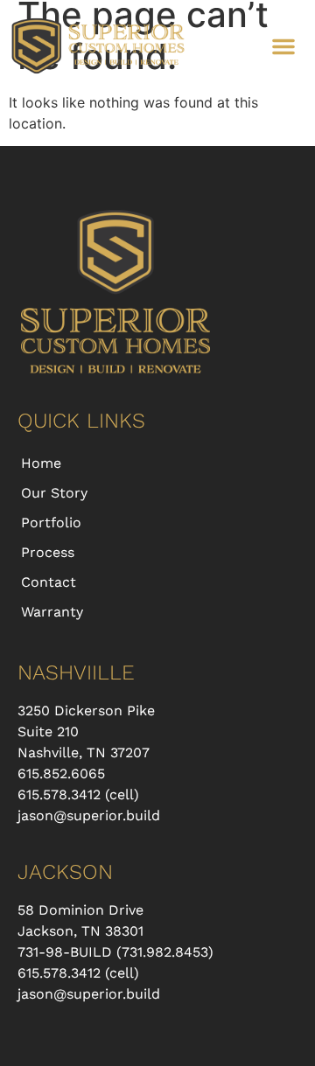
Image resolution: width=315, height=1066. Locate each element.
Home (41, 463)
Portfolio (51, 522)
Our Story (54, 492)
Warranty (52, 611)
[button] (283, 46)
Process (47, 552)
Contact (48, 582)
